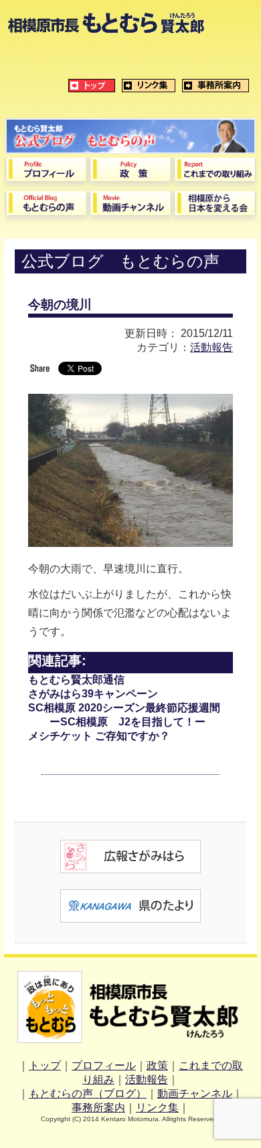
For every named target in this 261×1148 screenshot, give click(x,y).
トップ (45, 1065)
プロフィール (104, 1065)
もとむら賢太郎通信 (76, 679)
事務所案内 (98, 1107)
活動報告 (211, 347)
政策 (157, 1065)
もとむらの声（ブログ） (88, 1093)
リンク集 (157, 1107)
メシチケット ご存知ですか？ (99, 735)
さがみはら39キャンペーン (93, 693)
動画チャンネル (194, 1093)
